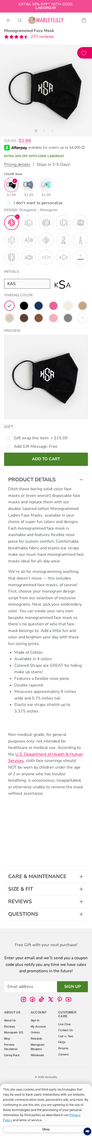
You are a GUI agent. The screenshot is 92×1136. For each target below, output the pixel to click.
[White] (9, 306)
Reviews (20, 901)
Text (70, 1035)
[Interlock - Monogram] (80, 222)
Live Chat (64, 1023)
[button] (29, 37)
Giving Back (12, 1054)
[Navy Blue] (38, 306)
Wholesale (37, 1054)
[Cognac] (38, 318)
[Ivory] (68, 306)
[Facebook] (32, 999)
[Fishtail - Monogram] (28, 222)
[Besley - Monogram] (46, 257)
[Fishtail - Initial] (80, 240)
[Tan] (82, 306)
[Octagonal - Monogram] (11, 222)
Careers (63, 1054)
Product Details (32, 479)
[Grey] (68, 318)
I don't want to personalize (38, 203)
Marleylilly (51, 1077)
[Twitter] (51, 999)
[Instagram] (23, 999)
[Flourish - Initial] (46, 240)
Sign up (72, 986)
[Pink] (53, 306)
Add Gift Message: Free (35, 446)
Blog (7, 1038)
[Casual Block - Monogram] (63, 257)
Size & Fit (20, 889)
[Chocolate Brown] (24, 318)
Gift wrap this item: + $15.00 (41, 438)
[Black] (24, 306)
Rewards (36, 1038)
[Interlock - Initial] (63, 240)
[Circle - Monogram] (11, 257)
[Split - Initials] (28, 240)
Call (60, 1035)
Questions (23, 914)
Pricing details (17, 164)
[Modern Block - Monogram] (11, 240)
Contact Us (65, 1030)
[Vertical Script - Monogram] (28, 257)
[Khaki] (9, 318)
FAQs (62, 1042)
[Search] (20, 20)
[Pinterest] (59, 999)
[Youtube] (68, 999)
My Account (38, 1026)
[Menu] (8, 20)
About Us (10, 1020)
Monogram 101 (13, 1032)
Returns (63, 1048)
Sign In (35, 1020)
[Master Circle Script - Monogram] (46, 222)
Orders (35, 1032)
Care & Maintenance (37, 876)
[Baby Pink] (53, 318)
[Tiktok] (41, 999)
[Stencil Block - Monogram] (63, 222)
